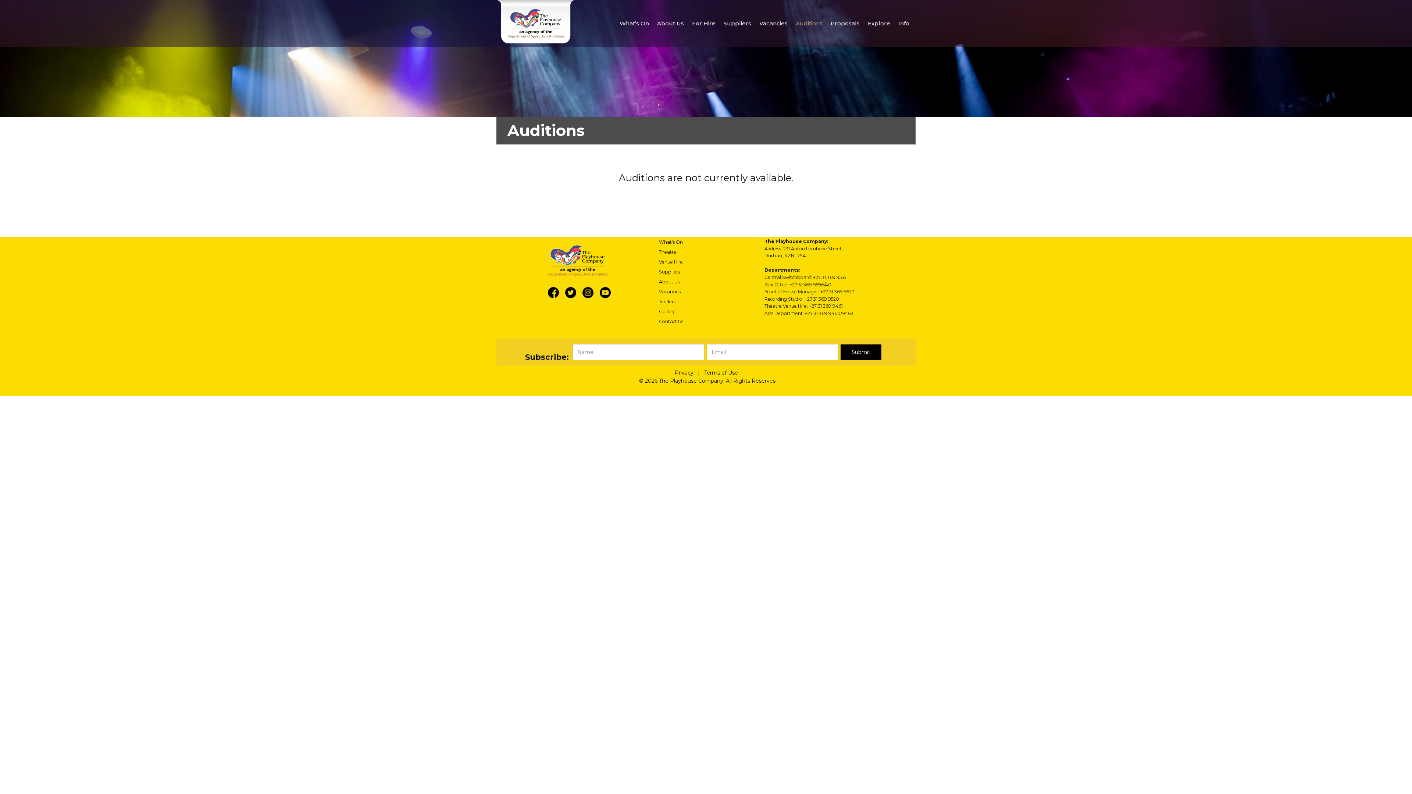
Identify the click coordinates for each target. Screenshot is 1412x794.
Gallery (667, 311)
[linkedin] (605, 292)
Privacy (684, 372)
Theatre (667, 252)
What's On (671, 242)
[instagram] (587, 292)
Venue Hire (671, 262)
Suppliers (669, 272)
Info (903, 23)
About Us (669, 282)
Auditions (809, 23)
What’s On (634, 23)
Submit (861, 352)
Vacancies (773, 23)
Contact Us (671, 321)
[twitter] (570, 292)
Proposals (845, 23)
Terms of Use (721, 372)
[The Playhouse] (535, 21)
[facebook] (553, 292)
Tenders (667, 301)
